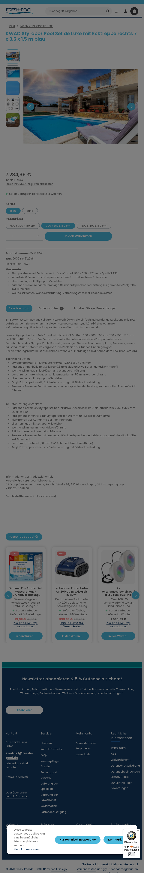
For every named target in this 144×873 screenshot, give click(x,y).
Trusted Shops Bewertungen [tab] (95, 308)
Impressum (118, 748)
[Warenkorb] (134, 11)
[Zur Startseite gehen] (20, 11)
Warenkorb (83, 754)
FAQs (44, 755)
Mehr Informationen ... (28, 849)
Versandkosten (86, 869)
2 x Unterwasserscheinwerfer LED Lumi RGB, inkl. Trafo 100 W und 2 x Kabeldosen (118, 592)
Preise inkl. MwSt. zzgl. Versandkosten (29, 184)
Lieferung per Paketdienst (49, 797)
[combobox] (74, 11)
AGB (113, 754)
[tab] (19, 308)
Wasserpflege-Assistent (50, 763)
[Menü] (117, 11)
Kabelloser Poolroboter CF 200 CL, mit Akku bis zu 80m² (72, 592)
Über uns (46, 743)
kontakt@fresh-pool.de (19, 755)
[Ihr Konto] (126, 11)
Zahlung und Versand (49, 775)
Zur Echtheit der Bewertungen (121, 785)
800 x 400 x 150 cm (93, 226)
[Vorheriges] (30, 107)
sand (30, 211)
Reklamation (49, 806)
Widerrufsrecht (120, 760)
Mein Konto (84, 733)
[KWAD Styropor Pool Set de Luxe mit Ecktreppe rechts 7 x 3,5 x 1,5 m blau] (80, 106)
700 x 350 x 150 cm (58, 226)
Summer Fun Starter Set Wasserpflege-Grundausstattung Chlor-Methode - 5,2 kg (25, 592)
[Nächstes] (131, 107)
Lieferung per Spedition (49, 786)
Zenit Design (59, 869)
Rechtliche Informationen (121, 735)
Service (46, 733)
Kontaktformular (16, 796)
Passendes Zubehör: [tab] (24, 537)
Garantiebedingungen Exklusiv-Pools (125, 774)
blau (13, 211)
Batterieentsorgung (53, 812)
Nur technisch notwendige (78, 839)
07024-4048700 (17, 777)
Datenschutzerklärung (125, 766)
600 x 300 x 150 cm (22, 226)
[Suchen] (107, 11)
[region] (72, 106)
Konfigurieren (117, 839)
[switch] (131, 854)
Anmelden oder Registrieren (86, 745)
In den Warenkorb (78, 236)
